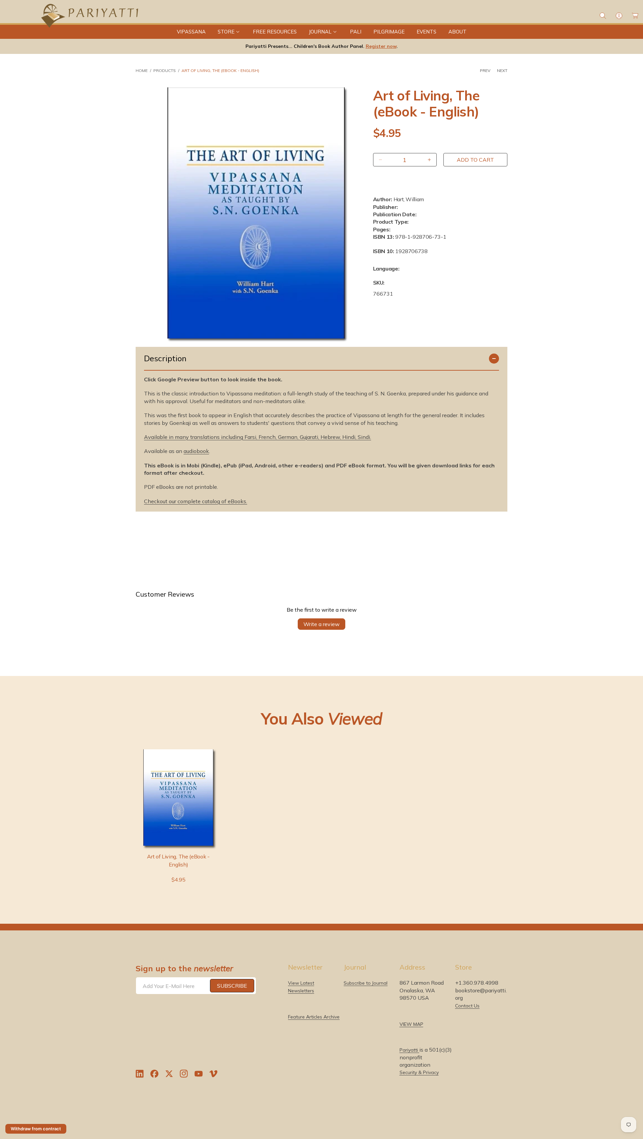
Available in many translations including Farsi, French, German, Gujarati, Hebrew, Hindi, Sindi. (257, 437)
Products (164, 70)
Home (142, 70)
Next (502, 70)
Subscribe (232, 985)
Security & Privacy (419, 1072)
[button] (229, 32)
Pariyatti (409, 1050)
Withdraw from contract (36, 1128)
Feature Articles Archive (314, 1017)
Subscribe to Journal (365, 983)
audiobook (196, 451)
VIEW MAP (411, 1024)
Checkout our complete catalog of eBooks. (195, 501)
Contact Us (467, 1006)
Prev (485, 70)
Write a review (321, 624)
